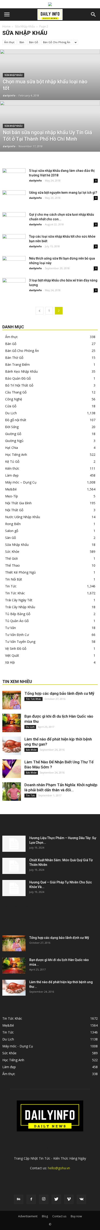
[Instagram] (43, 1199)
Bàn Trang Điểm (17, 364)
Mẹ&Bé (11, 489)
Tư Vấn (10, 628)
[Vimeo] (68, 1199)
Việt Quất (12, 655)
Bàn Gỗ (33, 42)
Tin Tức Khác (15, 593)
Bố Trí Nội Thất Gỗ (19, 385)
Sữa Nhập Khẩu (25, 26)
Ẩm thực (9, 42)
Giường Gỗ (13, 434)
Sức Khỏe (12, 551)
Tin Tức (11, 586)
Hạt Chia (11, 447)
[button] (93, 14)
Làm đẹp (12, 475)
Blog (45, 1216)
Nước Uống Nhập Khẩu (22, 517)
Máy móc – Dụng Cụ (21, 482)
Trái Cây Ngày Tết (18, 600)
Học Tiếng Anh (16, 454)
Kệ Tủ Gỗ (12, 461)
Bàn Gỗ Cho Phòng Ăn (56, 42)
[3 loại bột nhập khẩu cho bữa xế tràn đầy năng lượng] (14, 286)
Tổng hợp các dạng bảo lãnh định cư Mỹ (59, 693)
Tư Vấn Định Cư (17, 634)
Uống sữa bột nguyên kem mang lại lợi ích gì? (63, 192)
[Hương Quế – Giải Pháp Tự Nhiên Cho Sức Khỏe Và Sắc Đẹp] (14, 888)
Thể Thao (12, 565)
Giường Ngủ (14, 440)
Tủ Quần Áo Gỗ (17, 621)
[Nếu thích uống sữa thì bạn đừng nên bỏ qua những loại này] (14, 264)
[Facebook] (31, 1199)
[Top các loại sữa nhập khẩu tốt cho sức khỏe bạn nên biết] (14, 242)
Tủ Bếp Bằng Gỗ (17, 614)
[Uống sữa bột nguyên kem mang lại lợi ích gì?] (14, 198)
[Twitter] (56, 1199)
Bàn (22, 42)
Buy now (76, 1216)
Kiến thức (12, 468)
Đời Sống (12, 427)
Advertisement (27, 1216)
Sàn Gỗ (10, 537)
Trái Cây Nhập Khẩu (20, 607)
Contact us (59, 1216)
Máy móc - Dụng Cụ (17, 1046)
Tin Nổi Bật (13, 579)
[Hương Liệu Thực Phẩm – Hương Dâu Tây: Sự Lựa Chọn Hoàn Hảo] (14, 844)
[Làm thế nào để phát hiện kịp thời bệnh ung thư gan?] (11, 746)
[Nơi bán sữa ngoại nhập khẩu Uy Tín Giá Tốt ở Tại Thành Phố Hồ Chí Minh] (50, 144)
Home (6, 26)
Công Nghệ (13, 399)
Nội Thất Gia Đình (18, 503)
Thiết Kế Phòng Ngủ (20, 572)
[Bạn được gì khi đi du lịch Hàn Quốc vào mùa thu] (11, 723)
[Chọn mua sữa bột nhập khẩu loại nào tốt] (50, 92)
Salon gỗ (11, 531)
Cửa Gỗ (10, 406)
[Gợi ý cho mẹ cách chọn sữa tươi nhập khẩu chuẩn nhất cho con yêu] (14, 220)
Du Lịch (11, 413)
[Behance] (18, 1199)
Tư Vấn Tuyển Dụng (20, 641)
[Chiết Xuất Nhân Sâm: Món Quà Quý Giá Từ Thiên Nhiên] (14, 866)
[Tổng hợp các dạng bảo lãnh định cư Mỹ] (11, 700)
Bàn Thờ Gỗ (14, 357)
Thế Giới (11, 558)
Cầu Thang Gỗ (16, 392)
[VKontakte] (81, 1199)
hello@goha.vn (59, 1168)
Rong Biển (13, 524)
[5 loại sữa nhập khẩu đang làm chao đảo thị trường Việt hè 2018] (14, 176)
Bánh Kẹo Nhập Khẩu (21, 371)
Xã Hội (10, 662)
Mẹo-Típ (11, 496)
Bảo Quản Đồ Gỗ (18, 378)
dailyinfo (9, 95)
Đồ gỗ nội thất (15, 420)
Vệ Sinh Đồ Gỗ (15, 648)
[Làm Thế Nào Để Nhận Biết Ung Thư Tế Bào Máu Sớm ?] (11, 768)
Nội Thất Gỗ (14, 510)
